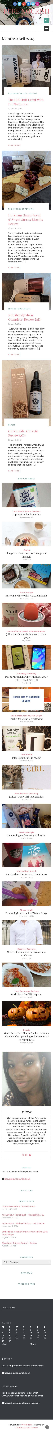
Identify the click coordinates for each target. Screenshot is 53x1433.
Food (11, 209)
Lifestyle (32, 93)
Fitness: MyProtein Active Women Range (27, 913)
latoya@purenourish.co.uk (17, 1178)
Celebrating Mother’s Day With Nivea (26, 835)
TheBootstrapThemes (26, 1427)
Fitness (12, 309)
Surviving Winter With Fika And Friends (26, 595)
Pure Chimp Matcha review (26, 757)
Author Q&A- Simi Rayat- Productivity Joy (23, 1214)
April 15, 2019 (16, 324)
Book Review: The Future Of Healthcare (26, 874)
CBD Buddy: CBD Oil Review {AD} (23, 433)
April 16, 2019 (16, 228)
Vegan (39, 715)
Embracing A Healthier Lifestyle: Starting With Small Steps (25, 1233)
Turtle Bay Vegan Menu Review (26, 718)
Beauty (22, 832)
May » (33, 1344)
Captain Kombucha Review (26, 514)
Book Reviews (21, 793)
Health (23, 93)
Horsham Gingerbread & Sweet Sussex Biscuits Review (25, 219)
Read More (14, 145)
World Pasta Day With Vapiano (26, 994)
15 (3, 1335)
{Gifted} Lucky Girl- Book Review (26, 796)
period (25, 631)
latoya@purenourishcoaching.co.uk (22, 1403)
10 (16, 1332)
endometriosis (14, 631)
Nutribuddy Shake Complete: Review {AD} (24, 317)
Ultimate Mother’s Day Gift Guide (18, 1206)
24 (17, 1338)
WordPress (26, 1424)
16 (10, 1335)
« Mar (4, 1344)
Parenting (31, 673)
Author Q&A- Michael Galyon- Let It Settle (23, 1223)
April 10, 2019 (16, 440)
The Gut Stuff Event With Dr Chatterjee (26, 102)
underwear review (37, 631)
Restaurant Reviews (26, 715)
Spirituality (33, 793)
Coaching (13, 93)
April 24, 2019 (16, 109)
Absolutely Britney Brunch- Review (19, 1243)
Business (21, 949)
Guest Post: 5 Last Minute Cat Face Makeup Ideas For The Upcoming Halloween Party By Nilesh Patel (26, 1036)
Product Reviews (24, 209)
